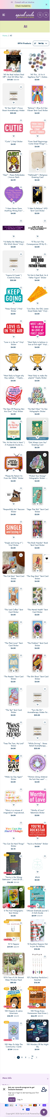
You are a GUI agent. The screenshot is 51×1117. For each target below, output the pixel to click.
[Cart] (46, 14)
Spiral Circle (24, 1113)
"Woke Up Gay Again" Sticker (13, 778)
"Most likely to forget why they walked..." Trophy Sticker (13, 377)
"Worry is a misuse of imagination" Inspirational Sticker (13, 811)
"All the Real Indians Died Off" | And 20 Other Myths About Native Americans (13, 75)
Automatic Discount (23, 6)
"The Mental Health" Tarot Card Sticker (37, 611)
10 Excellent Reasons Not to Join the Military (37, 945)
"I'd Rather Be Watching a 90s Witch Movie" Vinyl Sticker (13, 243)
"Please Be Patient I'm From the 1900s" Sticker (13, 477)
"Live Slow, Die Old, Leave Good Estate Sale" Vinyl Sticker (37, 310)
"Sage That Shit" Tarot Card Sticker (37, 510)
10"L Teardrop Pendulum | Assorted (37, 978)
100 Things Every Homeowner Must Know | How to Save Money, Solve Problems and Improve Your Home (37, 1012)
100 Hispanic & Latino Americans (14, 1012)
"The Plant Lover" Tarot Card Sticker (13, 644)
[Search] (40, 14)
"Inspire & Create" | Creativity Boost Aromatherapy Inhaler (13, 276)
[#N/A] (37, 863)
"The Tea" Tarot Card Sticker (13, 711)
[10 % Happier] (13, 930)
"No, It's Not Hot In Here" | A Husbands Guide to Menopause (13, 443)
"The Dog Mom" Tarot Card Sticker (37, 577)
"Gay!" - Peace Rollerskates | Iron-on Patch (14, 176)
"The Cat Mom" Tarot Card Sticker (13, 577)
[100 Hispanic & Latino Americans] (13, 997)
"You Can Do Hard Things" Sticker (13, 845)
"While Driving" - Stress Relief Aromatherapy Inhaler (37, 744)
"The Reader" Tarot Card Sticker (13, 677)
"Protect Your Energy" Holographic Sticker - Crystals (37, 477)
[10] (13, 964)
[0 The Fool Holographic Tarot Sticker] (13, 897)
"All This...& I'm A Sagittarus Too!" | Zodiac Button (37, 75)
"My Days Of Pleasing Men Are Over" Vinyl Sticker (13, 410)
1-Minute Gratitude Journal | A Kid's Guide (37, 912)
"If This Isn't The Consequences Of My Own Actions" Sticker (37, 243)
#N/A (37, 877)
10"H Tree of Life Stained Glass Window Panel (13, 978)
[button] (3, 15)
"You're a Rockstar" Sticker (37, 844)
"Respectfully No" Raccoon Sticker (14, 510)
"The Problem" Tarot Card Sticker (37, 644)
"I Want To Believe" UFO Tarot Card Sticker (37, 209)
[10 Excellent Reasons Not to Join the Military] (37, 930)
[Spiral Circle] (25, 15)
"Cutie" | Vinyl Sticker (14, 141)
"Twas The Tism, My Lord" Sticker (13, 744)
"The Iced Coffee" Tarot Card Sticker (13, 611)
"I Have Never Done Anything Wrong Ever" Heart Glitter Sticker (13, 209)
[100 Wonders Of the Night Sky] (37, 1031)
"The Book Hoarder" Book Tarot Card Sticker (37, 544)
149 (32, 1057)
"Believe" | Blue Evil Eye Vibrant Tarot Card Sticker (37, 109)
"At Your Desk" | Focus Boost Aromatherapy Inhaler (13, 109)
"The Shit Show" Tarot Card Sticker (37, 677)
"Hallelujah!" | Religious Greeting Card (37, 176)
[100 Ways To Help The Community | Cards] (13, 1031)
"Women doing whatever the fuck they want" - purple (37, 778)
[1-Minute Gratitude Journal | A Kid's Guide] (37, 897)
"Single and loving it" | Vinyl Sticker (13, 544)
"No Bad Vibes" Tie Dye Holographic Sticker (37, 410)
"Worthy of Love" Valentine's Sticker (37, 811)
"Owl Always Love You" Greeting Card (37, 443)
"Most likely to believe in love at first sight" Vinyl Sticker (37, 343)
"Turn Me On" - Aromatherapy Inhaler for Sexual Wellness (37, 711)
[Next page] (36, 1057)
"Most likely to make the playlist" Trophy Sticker (37, 377)
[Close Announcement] (46, 4)
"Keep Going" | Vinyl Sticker (13, 310)
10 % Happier (13, 944)
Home (4, 35)
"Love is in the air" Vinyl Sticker (14, 343)
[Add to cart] (13, 69)
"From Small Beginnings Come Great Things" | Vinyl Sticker (37, 142)
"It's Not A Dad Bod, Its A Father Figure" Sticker (37, 276)
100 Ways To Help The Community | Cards (14, 1045)
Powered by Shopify (37, 1113)
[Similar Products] (21, 53)
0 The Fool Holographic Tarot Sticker (13, 912)
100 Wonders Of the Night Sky (37, 1045)
